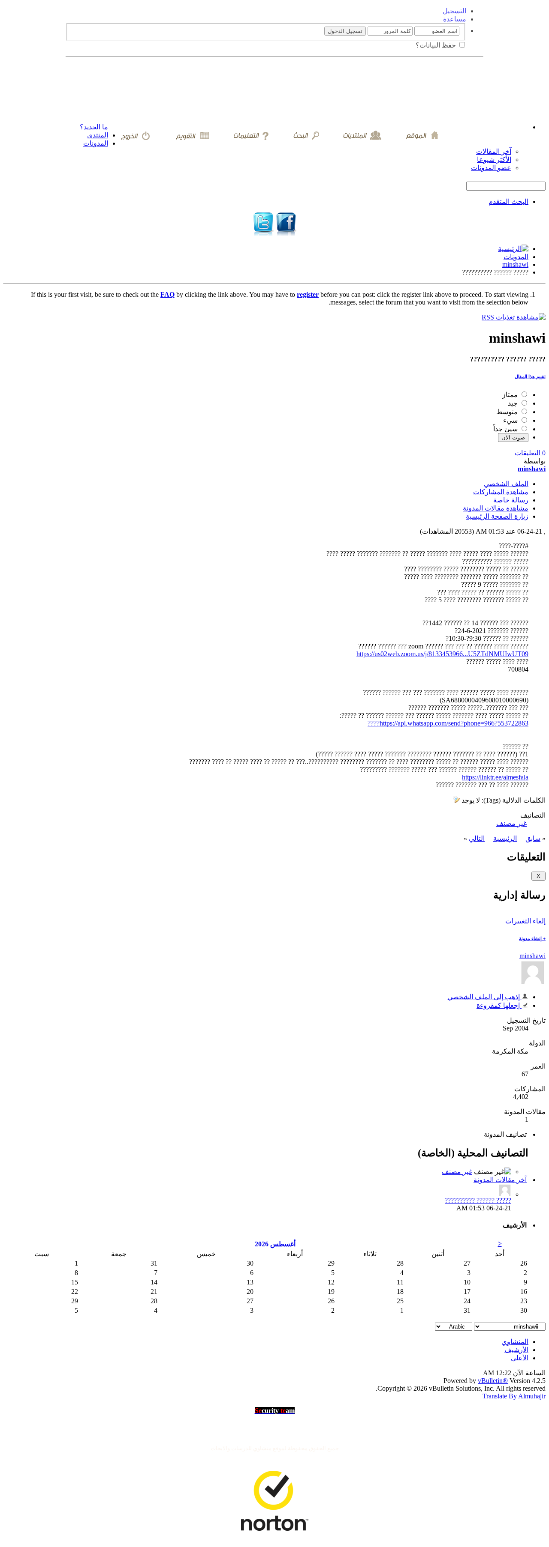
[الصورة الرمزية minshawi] (533, 983)
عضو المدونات (491, 167)
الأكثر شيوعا (494, 159)
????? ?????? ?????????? (478, 1200)
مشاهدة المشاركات (500, 492)
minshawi (515, 264)
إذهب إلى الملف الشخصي (484, 996)
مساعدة (454, 19)
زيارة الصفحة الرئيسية (497, 516)
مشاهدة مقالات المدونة (495, 508)
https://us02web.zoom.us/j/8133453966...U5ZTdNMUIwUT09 (442, 653)
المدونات (95, 143)
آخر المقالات (493, 151)
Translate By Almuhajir (514, 1396)
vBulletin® (493, 1380)
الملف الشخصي (506, 483)
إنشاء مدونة (532, 938)
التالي (477, 838)
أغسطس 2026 (275, 1244)
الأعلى (519, 1358)
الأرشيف (516, 1349)
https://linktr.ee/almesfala (495, 777)
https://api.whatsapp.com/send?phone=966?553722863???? (448, 723)
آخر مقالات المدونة (500, 1179)
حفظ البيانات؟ (437, 45)
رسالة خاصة (510, 500)
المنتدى (97, 135)
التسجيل (454, 11)
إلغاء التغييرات (525, 921)
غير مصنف (511, 823)
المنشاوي (514, 1341)
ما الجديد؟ (94, 127)
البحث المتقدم (508, 201)
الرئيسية (505, 838)
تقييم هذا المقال (530, 376)
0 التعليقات (530, 453)
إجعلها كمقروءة (499, 1005)
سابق (532, 838)
